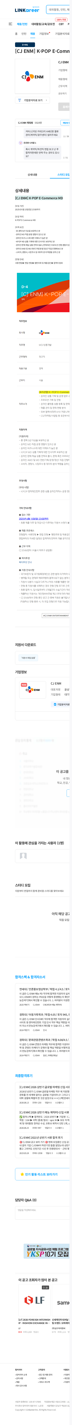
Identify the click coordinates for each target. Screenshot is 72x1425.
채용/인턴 (22, 24)
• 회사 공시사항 (21, 1385)
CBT (61, 22)
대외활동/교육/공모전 (43, 24)
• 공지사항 (19, 1378)
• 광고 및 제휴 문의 (45, 1374)
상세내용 (32, 175)
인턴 (23, 34)
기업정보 (44, 34)
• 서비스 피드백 (44, 1382)
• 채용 (17, 1382)
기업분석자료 (62, 34)
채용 (32, 34)
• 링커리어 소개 (21, 1374)
